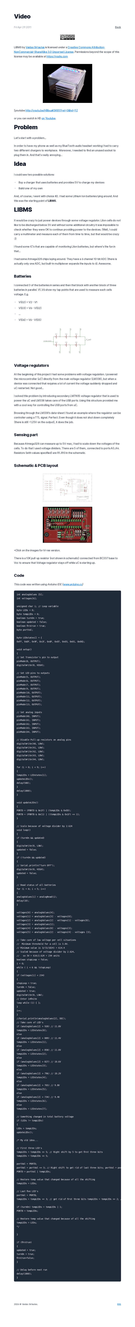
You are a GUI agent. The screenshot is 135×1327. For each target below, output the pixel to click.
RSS (119, 1304)
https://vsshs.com (57, 56)
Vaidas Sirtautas (35, 47)
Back (118, 27)
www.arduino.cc (72, 584)
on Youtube (48, 118)
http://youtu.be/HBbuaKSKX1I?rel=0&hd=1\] (52, 110)
